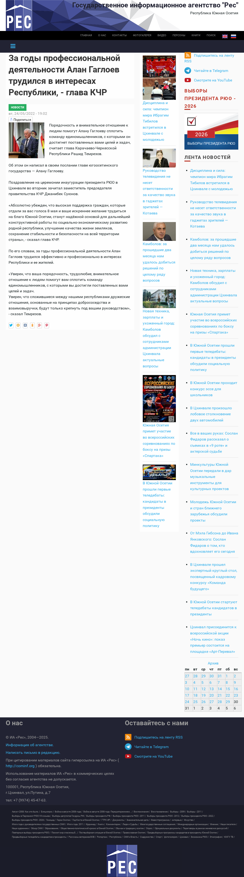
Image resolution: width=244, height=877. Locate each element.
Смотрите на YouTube (213, 80)
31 (220, 676)
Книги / (101, 824)
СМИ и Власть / (131, 837)
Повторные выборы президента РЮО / (31, 832)
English (225, 36)
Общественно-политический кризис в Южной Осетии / (88, 828)
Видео (162, 35)
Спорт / (159, 837)
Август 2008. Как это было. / (26, 812)
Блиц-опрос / (47, 812)
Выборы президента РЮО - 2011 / (129, 816)
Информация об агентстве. (30, 745)
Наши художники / (21, 828)
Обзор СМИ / (37, 828)
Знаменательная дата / (138, 820)
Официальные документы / (168, 828)
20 (211, 695)
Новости (17, 107)
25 (195, 702)
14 (220, 689)
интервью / (177, 820)
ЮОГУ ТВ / (229, 837)
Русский (233, 36)
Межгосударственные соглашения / (158, 824)
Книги (196, 35)
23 (236, 695)
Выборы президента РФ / (99, 816)
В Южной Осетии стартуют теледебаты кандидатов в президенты (213, 608)
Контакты (119, 35)
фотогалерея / (171, 837)
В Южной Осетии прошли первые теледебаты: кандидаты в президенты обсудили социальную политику (213, 357)
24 (187, 702)
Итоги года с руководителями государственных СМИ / (39, 824)
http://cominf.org (20, 766)
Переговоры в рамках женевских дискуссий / (206, 828)
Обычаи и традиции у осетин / (130, 828)
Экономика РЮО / (200, 837)
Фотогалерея (142, 35)
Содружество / (147, 837)
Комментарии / (114, 824)
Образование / (52, 828)
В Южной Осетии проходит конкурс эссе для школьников (213, 388)
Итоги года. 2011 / (76, 824)
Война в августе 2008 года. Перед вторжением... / (108, 812)
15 (228, 689)
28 (195, 676)
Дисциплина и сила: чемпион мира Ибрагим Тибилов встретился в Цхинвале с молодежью (156, 121)
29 (203, 676)
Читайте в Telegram (211, 70)
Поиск (211, 35)
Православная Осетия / (134, 832)
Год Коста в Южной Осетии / (86, 820)
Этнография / (216, 837)
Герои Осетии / (64, 820)
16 (236, 689)
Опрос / (150, 828)
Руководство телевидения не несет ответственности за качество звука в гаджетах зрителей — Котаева (213, 214)
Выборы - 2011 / (195, 812)
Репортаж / (102, 837)
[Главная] (122, 861)
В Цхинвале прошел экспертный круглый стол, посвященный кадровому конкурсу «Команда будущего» (213, 576)
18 (195, 695)
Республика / (116, 837)
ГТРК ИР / (107, 820)
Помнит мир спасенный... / (64, 832)
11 (195, 689)
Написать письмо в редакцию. (33, 752)
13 (211, 689)
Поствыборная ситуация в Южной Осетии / (100, 832)
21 (220, 695)
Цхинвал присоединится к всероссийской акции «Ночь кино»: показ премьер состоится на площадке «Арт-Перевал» (213, 639)
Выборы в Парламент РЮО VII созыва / (31, 816)
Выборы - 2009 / (178, 812)
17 (187, 695)
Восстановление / (160, 812)
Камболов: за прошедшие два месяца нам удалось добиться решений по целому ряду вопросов (159, 262)
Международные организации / (193, 824)
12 (203, 689)
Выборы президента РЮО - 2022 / (198, 816)
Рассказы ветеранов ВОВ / (82, 837)
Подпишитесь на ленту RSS (209, 58)
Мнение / (214, 824)
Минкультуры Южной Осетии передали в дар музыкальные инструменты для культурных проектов (210, 476)
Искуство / (189, 820)
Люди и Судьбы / (130, 824)
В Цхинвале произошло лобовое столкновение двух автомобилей (211, 414)
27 (187, 676)
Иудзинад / (91, 824)
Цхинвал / (185, 837)
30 (211, 676)
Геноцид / (51, 820)
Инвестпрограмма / (161, 820)
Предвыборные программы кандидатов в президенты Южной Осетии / (182, 832)
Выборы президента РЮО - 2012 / (163, 816)
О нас (102, 35)
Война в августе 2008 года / (68, 812)
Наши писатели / (228, 824)
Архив (213, 663)
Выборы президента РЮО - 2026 (210, 98)
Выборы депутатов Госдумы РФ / (68, 816)
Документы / (119, 820)
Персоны (179, 35)
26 (203, 702)
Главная (86, 35)
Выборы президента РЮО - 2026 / (28, 820)
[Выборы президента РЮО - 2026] (211, 131)
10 (187, 689)
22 (228, 695)
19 (203, 695)
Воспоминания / (142, 812)
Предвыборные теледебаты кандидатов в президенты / (40, 837)
